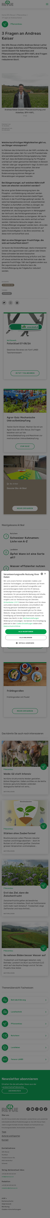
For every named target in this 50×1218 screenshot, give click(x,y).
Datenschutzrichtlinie (12, 626)
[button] (25, 643)
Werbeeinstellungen (31, 618)
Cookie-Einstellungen (24, 623)
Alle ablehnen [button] (25, 638)
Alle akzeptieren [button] (25, 632)
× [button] (45, 574)
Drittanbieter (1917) (11, 602)
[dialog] (25, 609)
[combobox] (42, 574)
